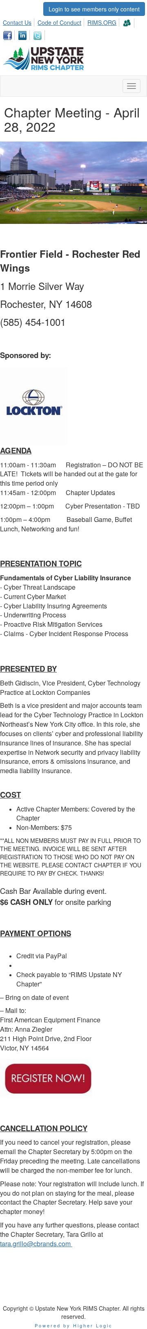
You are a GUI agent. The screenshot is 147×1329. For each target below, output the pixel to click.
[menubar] (73, 28)
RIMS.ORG (101, 22)
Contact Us (17, 22)
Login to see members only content (94, 9)
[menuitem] (19, 21)
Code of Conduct (59, 22)
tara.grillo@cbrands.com (36, 1243)
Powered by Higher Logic (74, 1325)
